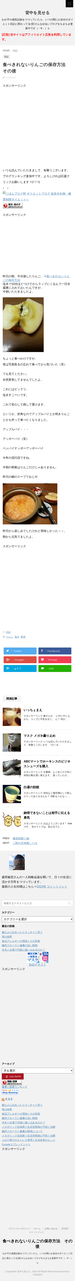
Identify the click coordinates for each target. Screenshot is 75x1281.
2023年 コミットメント (52, 886)
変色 (23, 636)
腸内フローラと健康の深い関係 (20, 945)
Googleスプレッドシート (16, 1144)
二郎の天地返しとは (25, 843)
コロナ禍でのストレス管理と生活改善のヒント (28, 1140)
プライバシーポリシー (19, 1228)
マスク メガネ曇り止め (40, 735)
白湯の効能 (31, 787)
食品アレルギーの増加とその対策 (21, 941)
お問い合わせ (51, 1228)
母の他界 (7, 936)
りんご (9, 636)
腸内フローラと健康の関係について (22, 1131)
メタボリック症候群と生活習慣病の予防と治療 (28, 1126)
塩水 (17, 636)
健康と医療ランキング (14, 1086)
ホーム (37, 1228)
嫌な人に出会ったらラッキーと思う (22, 932)
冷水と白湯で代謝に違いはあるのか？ (23, 949)
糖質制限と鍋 (21, 838)
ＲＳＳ (9, 1098)
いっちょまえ (33, 710)
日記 (8, 632)
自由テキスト (37, 964)
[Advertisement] (37, 126)
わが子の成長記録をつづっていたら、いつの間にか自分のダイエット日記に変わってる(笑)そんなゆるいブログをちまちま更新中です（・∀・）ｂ (37, 1258)
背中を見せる (37, 12)
